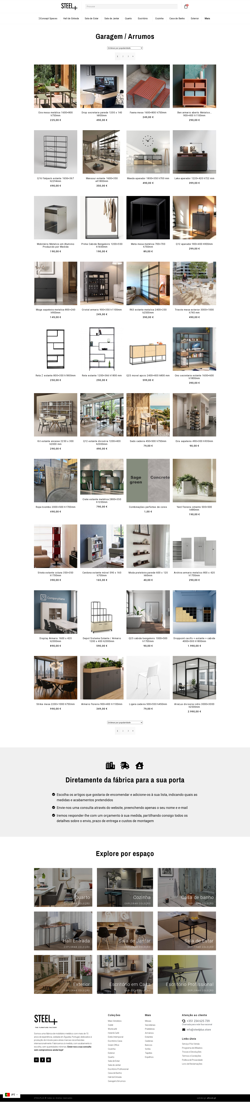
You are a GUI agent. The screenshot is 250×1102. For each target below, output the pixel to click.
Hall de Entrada (71, 18)
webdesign (206, 1098)
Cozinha (159, 18)
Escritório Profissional (190, 984)
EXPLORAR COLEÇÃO (77, 903)
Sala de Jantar (111, 18)
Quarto (128, 18)
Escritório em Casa (130, 984)
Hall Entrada (76, 941)
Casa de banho (197, 897)
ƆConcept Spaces (47, 18)
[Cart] (186, 6)
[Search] (180, 6)
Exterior (195, 18)
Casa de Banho (177, 18)
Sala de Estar (92, 18)
